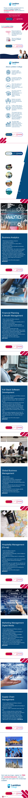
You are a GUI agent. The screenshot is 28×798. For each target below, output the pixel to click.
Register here (9, 46)
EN (5, 796)
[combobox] (4, 796)
